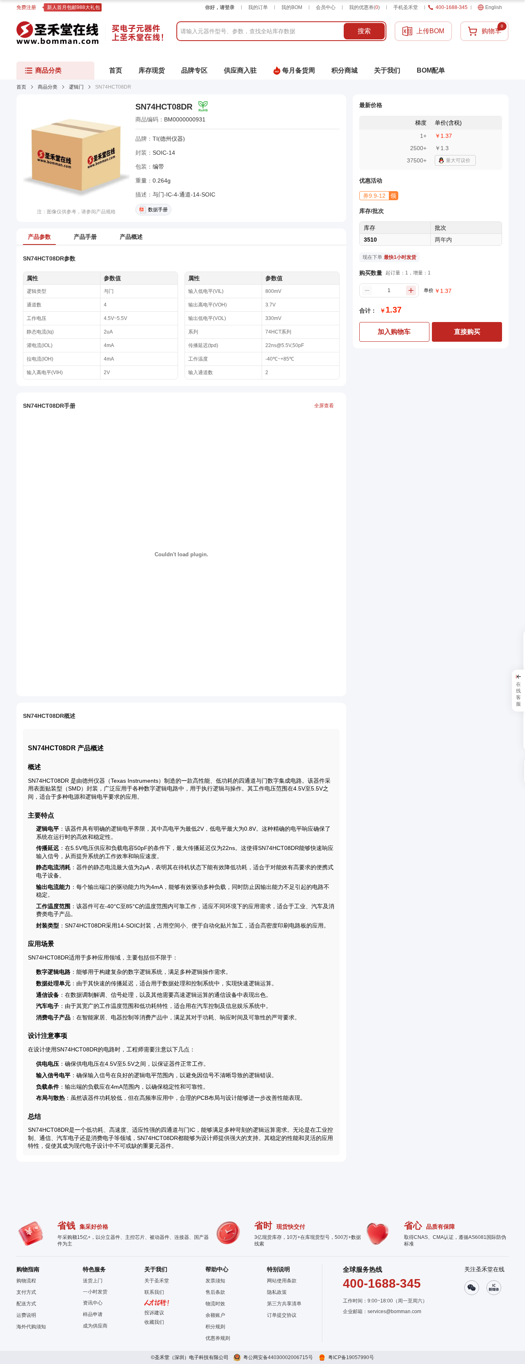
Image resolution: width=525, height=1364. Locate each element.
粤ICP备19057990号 (351, 1357)
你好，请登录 (220, 7)
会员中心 (326, 7)
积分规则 (215, 1327)
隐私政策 (277, 1292)
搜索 (364, 30)
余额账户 (215, 1315)
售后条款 (215, 1292)
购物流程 (26, 1281)
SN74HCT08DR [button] (163, 106)
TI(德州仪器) (169, 139)
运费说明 (26, 1315)
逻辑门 (76, 87)
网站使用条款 (282, 1281)
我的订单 (258, 7)
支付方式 (26, 1292)
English (493, 7)
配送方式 (26, 1304)
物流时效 (215, 1304)
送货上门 (93, 1281)
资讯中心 (93, 1303)
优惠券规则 (217, 1338)
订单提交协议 (282, 1315)
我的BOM (291, 7)
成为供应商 (95, 1326)
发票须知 (215, 1281)
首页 (21, 87)
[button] (378, 195)
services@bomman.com (394, 1311)
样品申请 (93, 1314)
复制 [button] (211, 119)
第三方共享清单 (284, 1304)
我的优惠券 (364, 7)
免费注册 (26, 7)
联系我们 (154, 1292)
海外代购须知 (31, 1327)
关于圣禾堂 (156, 1281)
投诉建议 (154, 1313)
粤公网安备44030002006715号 (278, 1357)
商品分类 (47, 87)
